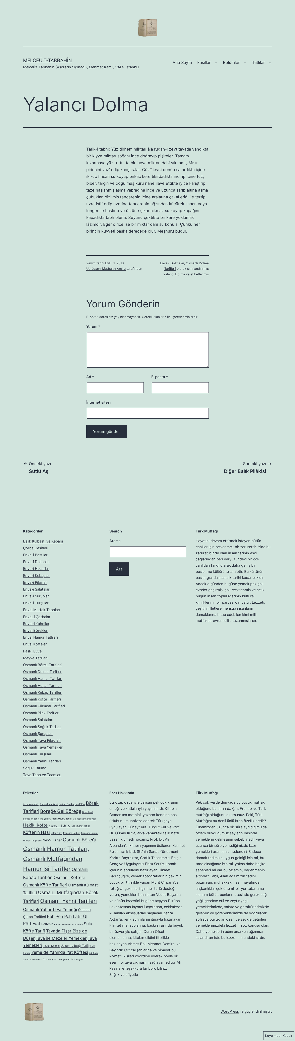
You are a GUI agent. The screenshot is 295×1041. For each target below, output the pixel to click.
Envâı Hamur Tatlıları (40, 637)
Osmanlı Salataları (38, 720)
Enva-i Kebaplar (36, 575)
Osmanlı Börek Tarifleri (42, 665)
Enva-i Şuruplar (36, 596)
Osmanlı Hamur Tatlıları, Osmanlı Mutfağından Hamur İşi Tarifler (56, 858)
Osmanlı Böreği (79, 840)
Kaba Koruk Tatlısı (80, 826)
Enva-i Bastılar (35, 555)
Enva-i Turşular (36, 603)
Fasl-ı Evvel (32, 651)
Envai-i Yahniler (36, 624)
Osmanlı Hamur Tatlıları (42, 678)
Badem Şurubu (66, 804)
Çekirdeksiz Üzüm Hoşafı (43, 959)
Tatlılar (258, 62)
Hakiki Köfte (35, 825)
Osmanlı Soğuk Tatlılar (42, 727)
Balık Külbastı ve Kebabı (43, 541)
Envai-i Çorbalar (36, 617)
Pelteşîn (47, 924)
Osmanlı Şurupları (38, 733)
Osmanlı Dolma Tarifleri (42, 672)
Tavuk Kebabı (51, 945)
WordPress (230, 1011)
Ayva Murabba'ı (31, 804)
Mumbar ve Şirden (32, 840)
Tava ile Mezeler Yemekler (61, 938)
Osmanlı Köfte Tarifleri (42, 699)
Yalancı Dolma (174, 274)
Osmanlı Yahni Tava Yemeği (50, 909)
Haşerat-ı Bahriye (59, 825)
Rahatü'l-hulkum (62, 924)
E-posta (159, 377)
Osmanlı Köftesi (69, 877)
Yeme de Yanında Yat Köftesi (59, 952)
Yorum (93, 326)
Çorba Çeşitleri (35, 548)
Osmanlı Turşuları (37, 754)
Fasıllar (204, 62)
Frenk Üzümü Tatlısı (62, 818)
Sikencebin (77, 924)
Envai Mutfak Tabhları (41, 610)
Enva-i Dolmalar (172, 263)
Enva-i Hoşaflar (36, 568)
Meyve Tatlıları (35, 658)
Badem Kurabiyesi (49, 804)
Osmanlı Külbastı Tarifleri (44, 706)
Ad (90, 377)
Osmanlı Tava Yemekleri (43, 747)
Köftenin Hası (36, 832)
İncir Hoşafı (77, 959)
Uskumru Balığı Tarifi (74, 946)
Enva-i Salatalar (36, 589)
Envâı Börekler (35, 630)
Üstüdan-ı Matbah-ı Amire (106, 269)
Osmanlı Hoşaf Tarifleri (42, 685)
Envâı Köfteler (35, 644)
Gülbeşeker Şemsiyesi (84, 818)
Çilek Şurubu (63, 959)
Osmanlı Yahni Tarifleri (42, 761)
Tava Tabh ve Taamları (42, 775)
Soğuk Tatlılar (34, 768)
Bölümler (231, 62)
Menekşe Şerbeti (71, 833)
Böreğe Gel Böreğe (60, 811)
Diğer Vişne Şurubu (41, 818)
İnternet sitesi (98, 402)
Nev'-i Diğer (52, 840)
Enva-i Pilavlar (35, 582)
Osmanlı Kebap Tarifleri (42, 692)
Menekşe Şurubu (89, 833)
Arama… (116, 541)
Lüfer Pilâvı (56, 833)
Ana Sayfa (182, 62)
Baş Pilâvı (80, 804)
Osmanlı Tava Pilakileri (42, 740)
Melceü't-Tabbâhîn (47, 60)
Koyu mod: (273, 1036)
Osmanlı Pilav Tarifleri (41, 713)
